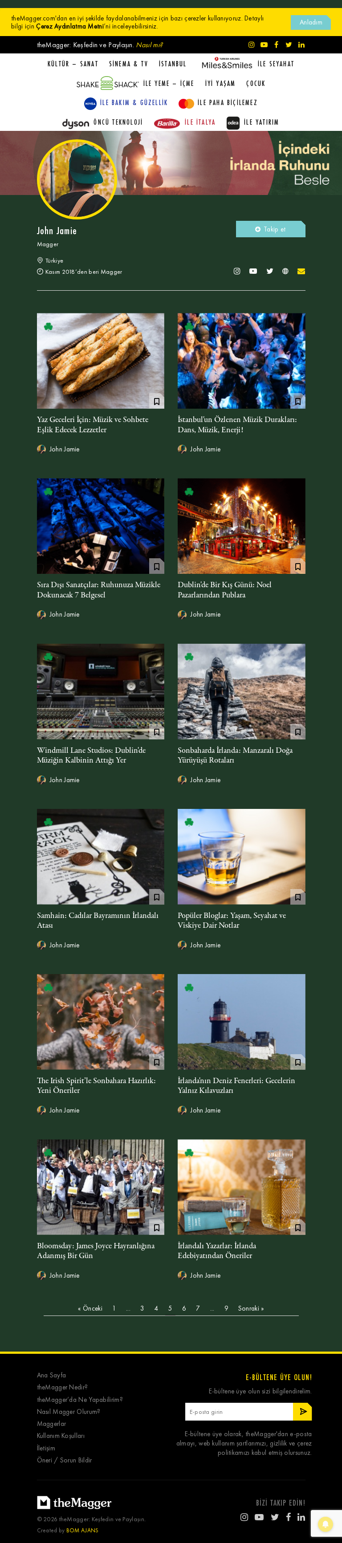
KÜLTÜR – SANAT (73, 64)
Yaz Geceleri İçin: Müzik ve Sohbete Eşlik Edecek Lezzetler (92, 424)
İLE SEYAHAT (276, 64)
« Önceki (90, 1308)
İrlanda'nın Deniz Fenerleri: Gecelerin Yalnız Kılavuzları (236, 1085)
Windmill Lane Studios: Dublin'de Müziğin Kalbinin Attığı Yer (91, 755)
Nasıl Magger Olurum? (69, 1412)
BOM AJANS (82, 1530)
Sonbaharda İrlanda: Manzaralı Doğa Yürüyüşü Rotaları (235, 755)
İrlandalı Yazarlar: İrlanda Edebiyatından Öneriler (217, 1251)
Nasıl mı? (149, 45)
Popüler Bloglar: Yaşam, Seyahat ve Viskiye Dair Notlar (232, 920)
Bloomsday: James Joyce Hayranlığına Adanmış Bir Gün (96, 1251)
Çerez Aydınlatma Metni (70, 26)
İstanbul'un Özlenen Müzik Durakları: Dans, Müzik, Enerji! (237, 424)
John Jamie (64, 449)
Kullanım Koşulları (61, 1436)
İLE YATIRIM (261, 122)
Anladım (311, 22)
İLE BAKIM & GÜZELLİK (134, 102)
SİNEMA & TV (128, 64)
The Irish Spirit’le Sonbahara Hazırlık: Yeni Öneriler (96, 1085)
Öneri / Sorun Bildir (64, 1460)
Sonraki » (251, 1308)
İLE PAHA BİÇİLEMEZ (228, 102)
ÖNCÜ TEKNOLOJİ (118, 122)
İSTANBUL (173, 64)
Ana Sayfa (51, 1375)
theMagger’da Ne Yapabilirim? (80, 1400)
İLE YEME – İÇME (169, 83)
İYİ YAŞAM (220, 83)
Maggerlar (51, 1424)
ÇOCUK (255, 83)
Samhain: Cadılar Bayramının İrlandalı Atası (98, 920)
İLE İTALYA (200, 122)
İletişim (46, 1448)
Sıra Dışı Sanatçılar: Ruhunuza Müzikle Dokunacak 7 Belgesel (98, 590)
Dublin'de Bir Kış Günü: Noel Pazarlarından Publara (225, 590)
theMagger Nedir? (62, 1387)
